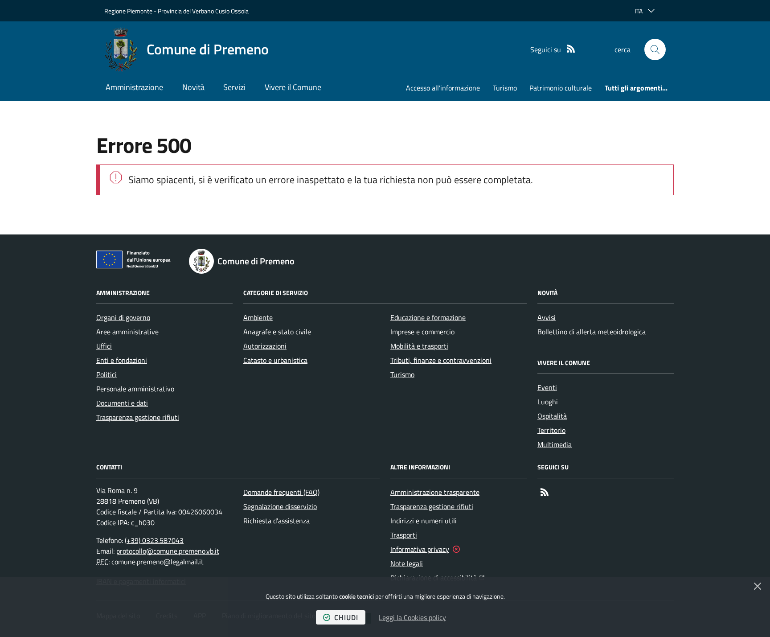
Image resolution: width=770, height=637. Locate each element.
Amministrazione (134, 87)
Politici (106, 374)
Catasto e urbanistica (275, 360)
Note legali (406, 563)
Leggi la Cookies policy (412, 617)
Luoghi (547, 401)
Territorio (551, 430)
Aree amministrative (127, 331)
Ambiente (258, 317)
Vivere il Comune (293, 87)
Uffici (104, 346)
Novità (193, 87)
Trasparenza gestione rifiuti (137, 417)
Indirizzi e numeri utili (423, 520)
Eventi (547, 387)
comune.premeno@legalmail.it (157, 561)
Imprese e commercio (422, 331)
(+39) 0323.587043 (154, 540)
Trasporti (403, 535)
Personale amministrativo (135, 388)
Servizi (234, 87)
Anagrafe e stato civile (277, 331)
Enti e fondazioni (121, 360)
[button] (655, 49)
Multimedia (554, 444)
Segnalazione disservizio (280, 506)
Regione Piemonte (128, 11)
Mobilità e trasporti (419, 346)
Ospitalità (552, 416)
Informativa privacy (419, 549)
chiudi (346, 617)
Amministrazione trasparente (434, 492)
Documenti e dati (122, 403)
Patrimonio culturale (560, 87)
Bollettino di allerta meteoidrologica (591, 331)
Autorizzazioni (265, 346)
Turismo (505, 87)
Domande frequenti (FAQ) (281, 492)
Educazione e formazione (428, 317)
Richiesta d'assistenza (276, 520)
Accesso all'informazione (443, 87)
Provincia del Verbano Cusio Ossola (203, 11)
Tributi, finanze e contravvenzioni (440, 360)
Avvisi (546, 317)
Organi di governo (123, 317)
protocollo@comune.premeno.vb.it (167, 551)
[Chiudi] (757, 586)
